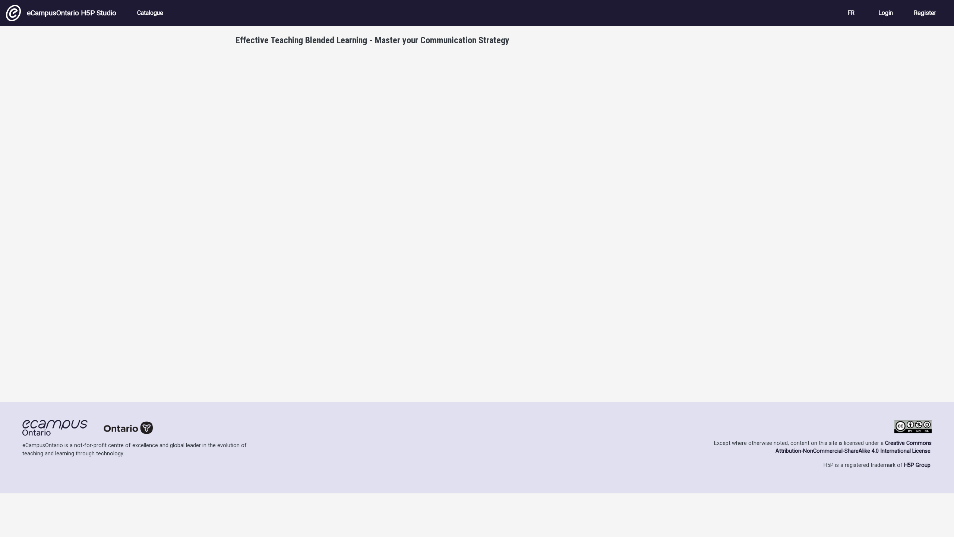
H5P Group (917, 465)
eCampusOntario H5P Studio (71, 13)
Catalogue (150, 12)
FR (851, 12)
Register (925, 12)
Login (885, 12)
